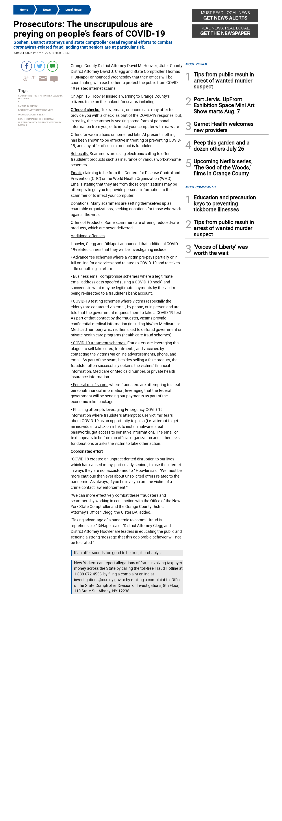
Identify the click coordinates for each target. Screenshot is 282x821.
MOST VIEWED (196, 64)
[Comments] (52, 66)
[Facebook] (26, 66)
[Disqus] (98, 651)
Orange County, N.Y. (27, 53)
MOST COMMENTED (200, 187)
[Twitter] (39, 66)
